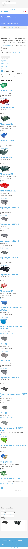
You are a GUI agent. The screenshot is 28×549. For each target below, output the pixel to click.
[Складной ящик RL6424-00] (14, 440)
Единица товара (4, 68)
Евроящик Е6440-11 (9, 377)
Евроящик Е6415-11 (9, 224)
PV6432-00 (5, 360)
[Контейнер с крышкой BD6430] (14, 302)
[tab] (14, 511)
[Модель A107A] (14, 102)
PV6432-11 (5, 344)
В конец (12, 71)
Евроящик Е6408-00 (9, 257)
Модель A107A (7, 107)
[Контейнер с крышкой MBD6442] (14, 321)
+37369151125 (18, 540)
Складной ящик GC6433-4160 (12, 429)
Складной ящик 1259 (10, 478)
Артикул (2, 65)
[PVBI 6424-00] (14, 457)
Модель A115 (6, 124)
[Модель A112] (14, 85)
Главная (7, 23)
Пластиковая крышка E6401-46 (14, 395)
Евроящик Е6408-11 (9, 241)
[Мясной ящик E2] (14, 185)
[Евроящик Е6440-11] (14, 372)
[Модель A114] (14, 152)
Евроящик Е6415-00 (9, 274)
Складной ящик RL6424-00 (13, 445)
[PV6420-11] (14, 407)
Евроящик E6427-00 (19, 526)
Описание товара (4, 98)
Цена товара (4, 66)
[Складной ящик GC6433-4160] (14, 423)
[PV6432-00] (14, 355)
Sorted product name (5, 61)
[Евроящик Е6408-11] (14, 236)
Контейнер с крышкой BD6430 (11, 308)
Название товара (5, 63)
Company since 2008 (14, 547)
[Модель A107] (14, 169)
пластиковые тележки (15, 52)
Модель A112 (6, 90)
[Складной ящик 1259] (14, 473)
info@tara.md (11, 7)
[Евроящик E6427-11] (14, 202)
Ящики (11, 23)
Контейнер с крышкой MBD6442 (11, 327)
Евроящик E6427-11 (9, 207)
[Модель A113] (14, 286)
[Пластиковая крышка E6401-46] (14, 389)
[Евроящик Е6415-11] (14, 219)
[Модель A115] (14, 119)
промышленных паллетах (6, 45)
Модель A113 (6, 291)
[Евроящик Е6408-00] (14, 252)
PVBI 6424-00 (6, 462)
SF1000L (6, 526)
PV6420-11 (5, 413)
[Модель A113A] (14, 135)
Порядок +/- (3, 60)
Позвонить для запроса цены (6, 333)
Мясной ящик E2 (8, 190)
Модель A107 (6, 174)
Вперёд (7, 71)
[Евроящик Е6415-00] (14, 269)
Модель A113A (7, 140)
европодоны (14, 44)
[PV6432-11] (14, 338)
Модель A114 (6, 157)
